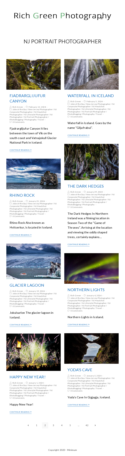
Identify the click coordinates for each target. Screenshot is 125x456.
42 (87, 425)
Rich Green (18, 107)
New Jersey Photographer (40, 109)
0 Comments (19, 122)
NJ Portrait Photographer (36, 117)
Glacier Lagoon (27, 285)
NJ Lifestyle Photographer (36, 114)
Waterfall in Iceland (91, 95)
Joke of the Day (20, 109)
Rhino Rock (22, 195)
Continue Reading (20, 150)
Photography (31, 119)
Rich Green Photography (34, 18)
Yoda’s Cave (80, 369)
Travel (41, 119)
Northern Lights (86, 289)
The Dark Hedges (86, 186)
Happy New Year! (28, 376)
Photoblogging (16, 119)
